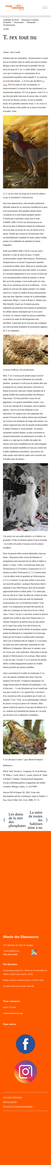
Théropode (30, 22)
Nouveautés (19, 22)
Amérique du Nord (11, 20)
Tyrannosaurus (9, 25)
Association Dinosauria (12, 1097)
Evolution (7, 22)
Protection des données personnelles (18, 1106)
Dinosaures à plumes (30, 20)
